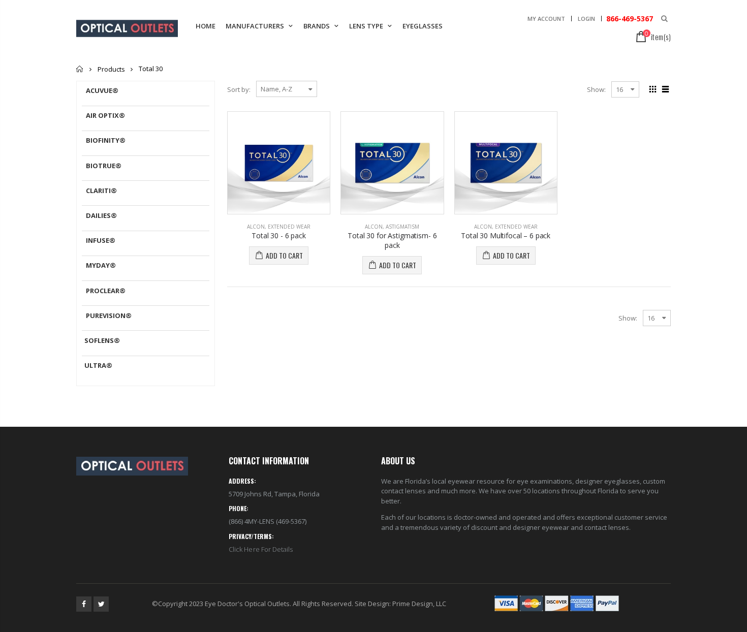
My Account (546, 18)
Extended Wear (289, 226)
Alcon (256, 226)
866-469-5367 (628, 18)
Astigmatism (402, 226)
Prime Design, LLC (419, 603)
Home (80, 69)
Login (586, 18)
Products (111, 69)
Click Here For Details (261, 549)
